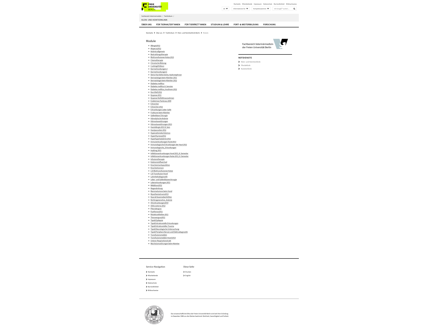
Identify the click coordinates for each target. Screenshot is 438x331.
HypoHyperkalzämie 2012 (161, 138)
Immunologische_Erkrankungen (163, 147)
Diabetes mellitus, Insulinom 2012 (164, 89)
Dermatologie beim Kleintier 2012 (164, 80)
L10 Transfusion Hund (159, 173)
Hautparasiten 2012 (158, 130)
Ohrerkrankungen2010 (159, 203)
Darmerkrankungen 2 (159, 69)
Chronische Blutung (158, 63)
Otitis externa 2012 (158, 205)
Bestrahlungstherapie (159, 54)
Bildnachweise (291, 4)
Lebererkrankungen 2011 (160, 182)
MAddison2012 (156, 185)
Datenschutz (267, 4)
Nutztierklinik (246, 68)
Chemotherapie (157, 60)
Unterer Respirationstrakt (161, 240)
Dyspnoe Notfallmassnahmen (162, 98)
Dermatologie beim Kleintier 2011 (164, 77)
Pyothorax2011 (157, 211)
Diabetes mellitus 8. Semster (162, 86)
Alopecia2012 (156, 48)
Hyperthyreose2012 (158, 136)
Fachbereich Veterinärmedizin (152, 16)
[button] (225, 9)
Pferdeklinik (245, 65)
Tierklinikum (169, 16)
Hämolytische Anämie (159, 118)
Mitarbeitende (247, 4)
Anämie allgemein (158, 51)
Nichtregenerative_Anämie (161, 200)
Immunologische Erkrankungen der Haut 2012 (169, 144)
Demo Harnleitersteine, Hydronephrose (166, 74)
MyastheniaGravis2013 (159, 194)
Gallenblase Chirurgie (159, 115)
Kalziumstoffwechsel (159, 162)
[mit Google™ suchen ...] (294, 9)
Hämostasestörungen (159, 121)
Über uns (146, 24)
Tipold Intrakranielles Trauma (162, 226)
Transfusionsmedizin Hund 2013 (163, 237)
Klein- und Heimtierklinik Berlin (189, 33)
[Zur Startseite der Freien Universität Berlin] (158, 7)
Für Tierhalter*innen (168, 24)
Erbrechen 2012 (157, 106)
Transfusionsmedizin (159, 235)
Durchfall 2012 (156, 92)
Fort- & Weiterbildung (246, 24)
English (187, 275)
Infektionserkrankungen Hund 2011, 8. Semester (169, 153)
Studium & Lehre (220, 24)
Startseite (237, 4)
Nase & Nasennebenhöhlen (161, 197)
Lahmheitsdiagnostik (159, 176)
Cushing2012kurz (157, 66)
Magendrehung (157, 188)
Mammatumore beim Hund (161, 191)
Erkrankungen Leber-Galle (161, 109)
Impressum (258, 4)
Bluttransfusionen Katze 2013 (162, 57)
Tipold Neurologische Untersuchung (165, 229)
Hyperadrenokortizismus (160, 133)
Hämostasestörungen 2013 (161, 124)
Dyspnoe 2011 (156, 95)
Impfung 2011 (156, 150)
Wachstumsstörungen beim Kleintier (165, 243)
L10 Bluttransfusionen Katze (162, 171)
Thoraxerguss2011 (158, 217)
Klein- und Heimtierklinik (154, 19)
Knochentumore (157, 168)
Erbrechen (155, 104)
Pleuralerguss (156, 208)
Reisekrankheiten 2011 (159, 214)
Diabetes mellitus (157, 83)
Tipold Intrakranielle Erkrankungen (164, 223)
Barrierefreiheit (279, 4)
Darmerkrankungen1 (159, 72)
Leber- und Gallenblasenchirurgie (164, 179)
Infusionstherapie (157, 159)
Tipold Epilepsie (157, 220)
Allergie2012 (155, 45)
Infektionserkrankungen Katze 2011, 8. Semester (170, 156)
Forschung (269, 24)
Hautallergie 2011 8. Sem (160, 127)
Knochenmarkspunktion (160, 165)
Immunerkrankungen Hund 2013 (163, 141)
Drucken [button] (188, 272)
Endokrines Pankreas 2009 (161, 101)
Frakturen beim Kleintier (160, 112)
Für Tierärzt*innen (195, 24)
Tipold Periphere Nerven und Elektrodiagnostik (169, 232)
